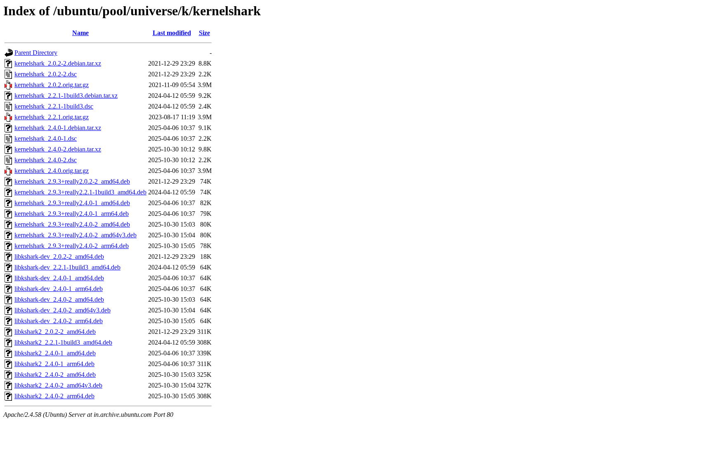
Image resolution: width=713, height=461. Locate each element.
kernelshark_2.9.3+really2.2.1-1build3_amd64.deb (80, 192)
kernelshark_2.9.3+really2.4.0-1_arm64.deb (71, 213)
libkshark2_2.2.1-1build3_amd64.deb (63, 342)
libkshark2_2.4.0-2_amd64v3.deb (58, 385)
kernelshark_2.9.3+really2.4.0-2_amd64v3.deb (75, 235)
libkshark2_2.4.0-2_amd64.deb (55, 374)
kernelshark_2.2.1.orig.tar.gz (51, 117)
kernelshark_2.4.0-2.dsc (45, 159)
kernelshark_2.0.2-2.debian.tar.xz (57, 63)
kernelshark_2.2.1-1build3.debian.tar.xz (66, 95)
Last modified (172, 32)
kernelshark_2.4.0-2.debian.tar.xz (57, 149)
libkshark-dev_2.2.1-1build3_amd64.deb (67, 267)
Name (80, 32)
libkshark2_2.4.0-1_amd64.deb (55, 353)
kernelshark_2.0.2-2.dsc (45, 74)
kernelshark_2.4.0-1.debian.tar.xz (57, 127)
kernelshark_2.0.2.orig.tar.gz (51, 84)
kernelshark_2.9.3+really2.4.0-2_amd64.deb (72, 224)
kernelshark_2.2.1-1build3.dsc (53, 106)
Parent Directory (35, 52)
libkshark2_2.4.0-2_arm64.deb (54, 396)
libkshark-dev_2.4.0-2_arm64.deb (58, 320)
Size (204, 32)
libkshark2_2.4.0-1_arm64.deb (54, 363)
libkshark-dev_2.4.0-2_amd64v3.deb (62, 310)
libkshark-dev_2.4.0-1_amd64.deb (59, 277)
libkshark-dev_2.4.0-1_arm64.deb (58, 288)
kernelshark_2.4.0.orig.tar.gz (51, 170)
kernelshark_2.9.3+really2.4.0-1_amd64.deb (72, 202)
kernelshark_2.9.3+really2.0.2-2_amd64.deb (72, 181)
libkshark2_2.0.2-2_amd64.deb (55, 331)
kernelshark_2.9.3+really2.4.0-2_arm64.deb (71, 245)
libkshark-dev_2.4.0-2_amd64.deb (59, 299)
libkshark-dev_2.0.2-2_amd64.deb (59, 256)
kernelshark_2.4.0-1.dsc (45, 138)
